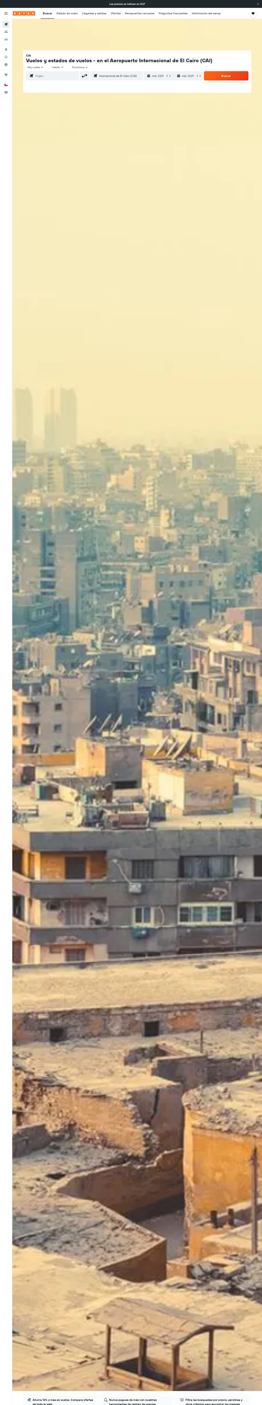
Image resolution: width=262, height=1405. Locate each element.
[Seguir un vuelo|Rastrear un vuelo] (6, 57)
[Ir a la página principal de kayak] (24, 13)
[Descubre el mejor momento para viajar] (6, 64)
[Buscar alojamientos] (6, 31)
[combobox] (35, 67)
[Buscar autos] (6, 39)
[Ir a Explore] (6, 49)
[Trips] (6, 74)
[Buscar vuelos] (6, 24)
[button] (258, 4)
